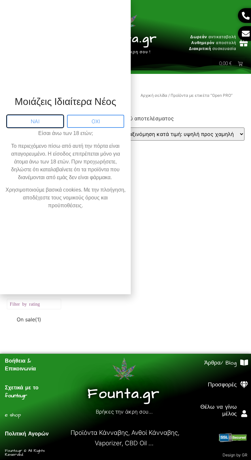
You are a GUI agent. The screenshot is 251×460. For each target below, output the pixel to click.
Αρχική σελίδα (154, 95)
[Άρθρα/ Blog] (244, 362)
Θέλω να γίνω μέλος (218, 410)
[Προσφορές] (244, 385)
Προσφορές (222, 385)
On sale (29, 319)
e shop (13, 414)
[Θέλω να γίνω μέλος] (244, 413)
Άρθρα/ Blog (220, 363)
